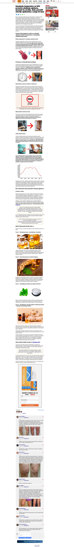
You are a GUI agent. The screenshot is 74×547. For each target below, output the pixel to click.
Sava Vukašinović (22, 524)
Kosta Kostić (21, 515)
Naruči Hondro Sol (30, 541)
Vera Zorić (21, 437)
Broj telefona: (24, 400)
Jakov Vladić (21, 416)
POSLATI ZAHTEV (30, 405)
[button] (16, 1)
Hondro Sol (18, 204)
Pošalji (25, 537)
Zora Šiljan (21, 485)
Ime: (22, 396)
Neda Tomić (21, 452)
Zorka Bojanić (22, 444)
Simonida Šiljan (22, 508)
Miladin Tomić (22, 479)
